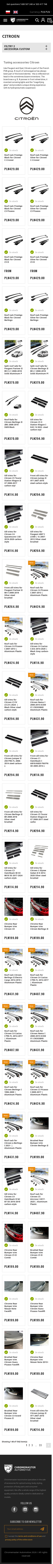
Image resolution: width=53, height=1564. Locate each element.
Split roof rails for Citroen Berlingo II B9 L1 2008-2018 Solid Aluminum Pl (39, 370)
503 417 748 (41, 4)
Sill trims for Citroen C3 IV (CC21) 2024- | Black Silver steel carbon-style (12, 704)
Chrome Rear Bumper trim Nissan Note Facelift (10, 1307)
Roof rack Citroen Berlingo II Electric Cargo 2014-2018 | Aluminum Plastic (13, 979)
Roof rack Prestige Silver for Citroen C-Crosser (39, 157)
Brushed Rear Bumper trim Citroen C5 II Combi (36, 1254)
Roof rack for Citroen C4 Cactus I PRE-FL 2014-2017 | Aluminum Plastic (39, 980)
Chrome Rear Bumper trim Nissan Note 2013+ (39, 1359)
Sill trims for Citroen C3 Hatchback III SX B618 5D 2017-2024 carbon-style (13, 873)
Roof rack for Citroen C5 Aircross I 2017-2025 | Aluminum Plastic (38, 1199)
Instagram (35, 1509)
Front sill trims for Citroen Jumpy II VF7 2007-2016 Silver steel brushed (39, 1415)
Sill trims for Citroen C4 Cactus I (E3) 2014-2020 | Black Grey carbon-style (39, 648)
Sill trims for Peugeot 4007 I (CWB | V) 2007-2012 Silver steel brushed (38, 536)
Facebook (14, 1509)
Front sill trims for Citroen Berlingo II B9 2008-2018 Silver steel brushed (13, 816)
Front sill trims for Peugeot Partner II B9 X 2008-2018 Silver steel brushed (13, 592)
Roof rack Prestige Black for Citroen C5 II (13, 259)
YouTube (25, 1509)
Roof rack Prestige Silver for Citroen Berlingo (39, 317)
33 (40, 1445)
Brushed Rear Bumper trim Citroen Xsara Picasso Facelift (11, 1361)
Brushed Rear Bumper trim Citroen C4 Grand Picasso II (12, 1414)
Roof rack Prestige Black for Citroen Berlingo (13, 317)
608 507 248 (27, 4)
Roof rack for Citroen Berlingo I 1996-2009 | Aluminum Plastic (13, 1091)
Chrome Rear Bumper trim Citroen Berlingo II (39, 926)
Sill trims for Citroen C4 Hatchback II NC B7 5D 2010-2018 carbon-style (12, 1199)
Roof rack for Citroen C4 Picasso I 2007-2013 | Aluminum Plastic (39, 591)
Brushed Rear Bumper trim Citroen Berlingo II (39, 1143)
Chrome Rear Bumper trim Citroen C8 (10, 926)
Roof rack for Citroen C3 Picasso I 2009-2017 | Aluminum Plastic (39, 1091)
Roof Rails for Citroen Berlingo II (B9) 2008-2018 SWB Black (13, 423)
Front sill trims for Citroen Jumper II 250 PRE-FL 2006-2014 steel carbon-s (13, 760)
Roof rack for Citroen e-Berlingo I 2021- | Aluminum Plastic (13, 1144)
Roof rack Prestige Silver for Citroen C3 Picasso (39, 208)
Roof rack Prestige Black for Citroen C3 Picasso (13, 208)
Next (48, 1445)
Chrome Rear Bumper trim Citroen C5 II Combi (10, 1254)
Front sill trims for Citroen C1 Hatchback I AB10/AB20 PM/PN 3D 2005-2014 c (39, 760)
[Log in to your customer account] (43, 20)
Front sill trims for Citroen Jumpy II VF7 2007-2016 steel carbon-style (39, 479)
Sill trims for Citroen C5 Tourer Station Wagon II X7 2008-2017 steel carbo (39, 816)
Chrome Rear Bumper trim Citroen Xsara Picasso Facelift (37, 1307)
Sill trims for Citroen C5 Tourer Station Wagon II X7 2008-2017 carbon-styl (12, 480)
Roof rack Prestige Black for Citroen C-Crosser (13, 157)
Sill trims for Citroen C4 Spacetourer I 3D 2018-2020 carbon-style (13, 536)
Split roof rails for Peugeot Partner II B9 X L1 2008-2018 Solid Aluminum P (13, 370)
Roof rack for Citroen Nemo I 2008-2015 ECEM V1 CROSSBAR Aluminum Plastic (38, 704)
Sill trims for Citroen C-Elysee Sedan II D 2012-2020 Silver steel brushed (38, 873)
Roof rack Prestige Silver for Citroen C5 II (39, 259)
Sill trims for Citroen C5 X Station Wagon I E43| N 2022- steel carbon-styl (39, 424)
